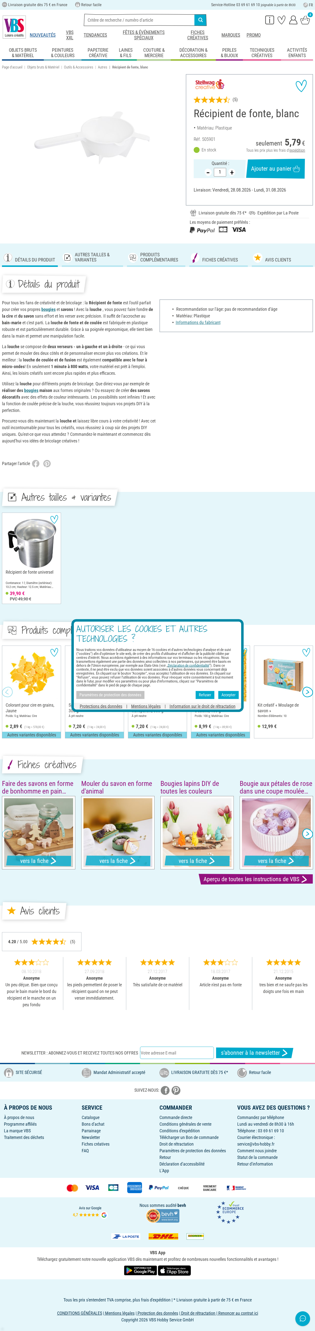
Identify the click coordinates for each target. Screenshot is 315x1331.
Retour (165, 1157)
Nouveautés (43, 35)
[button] (7, 692)
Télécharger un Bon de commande (189, 1137)
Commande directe (175, 1117)
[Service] (270, 20)
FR (311, 5)
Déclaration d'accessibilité (182, 1164)
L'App (164, 1170)
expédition (297, 150)
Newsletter (91, 1137)
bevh (181, 1205)
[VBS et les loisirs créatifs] (14, 27)
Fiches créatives (197, 35)
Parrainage (91, 1130)
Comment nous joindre (257, 1150)
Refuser (205, 695)
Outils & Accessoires (78, 67)
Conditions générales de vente (185, 1124)
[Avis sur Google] (90, 1212)
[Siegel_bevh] (162, 1215)
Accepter (228, 695)
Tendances (95, 35)
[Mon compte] (293, 20)
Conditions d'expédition (179, 1130)
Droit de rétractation (176, 1144)
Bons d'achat (93, 1124)
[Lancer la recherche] (200, 20)
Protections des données (101, 706)
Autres (102, 67)
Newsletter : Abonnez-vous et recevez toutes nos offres (79, 1052)
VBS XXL (70, 35)
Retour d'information (255, 1164)
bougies (48, 309)
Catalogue (90, 1117)
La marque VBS (17, 1130)
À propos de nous (19, 1117)
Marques (230, 35)
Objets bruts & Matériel (43, 67)
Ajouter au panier (271, 168)
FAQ (85, 1150)
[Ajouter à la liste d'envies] (301, 86)
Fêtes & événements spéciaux (144, 35)
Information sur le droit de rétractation (203, 706)
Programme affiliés (20, 1124)
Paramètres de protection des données (192, 1150)
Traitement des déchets (24, 1137)
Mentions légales (146, 706)
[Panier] (305, 20)
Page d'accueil (12, 67)
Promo (254, 35)
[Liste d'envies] (281, 20)
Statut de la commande (257, 1157)
